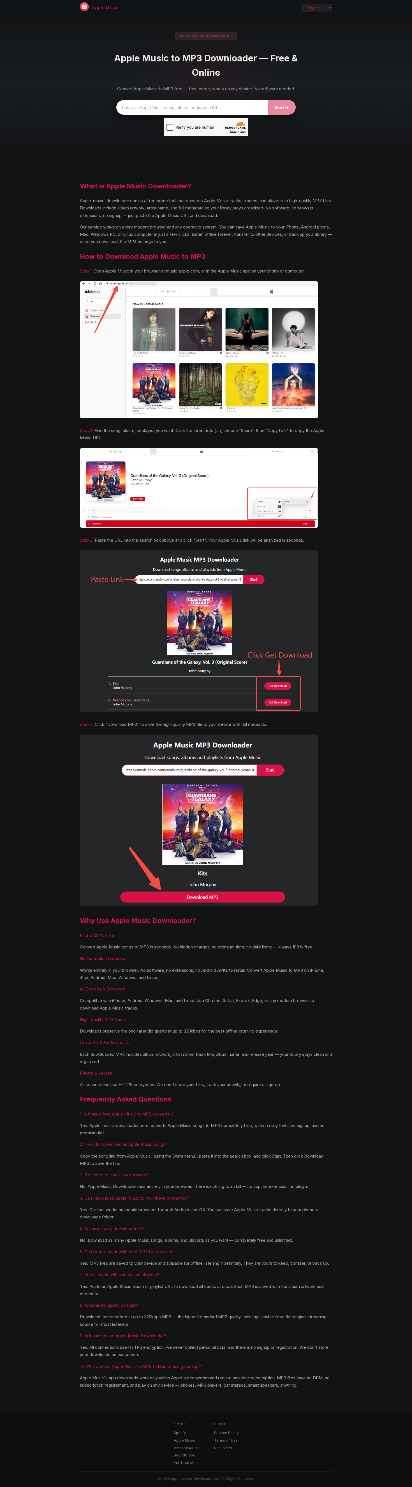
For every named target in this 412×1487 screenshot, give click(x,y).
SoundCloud (184, 1455)
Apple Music (105, 7)
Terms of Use (226, 1440)
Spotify (180, 1432)
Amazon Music (187, 1448)
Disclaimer (223, 1448)
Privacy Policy (226, 1432)
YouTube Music (187, 1462)
